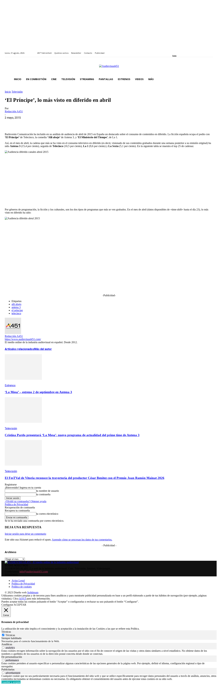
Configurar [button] (7, 604)
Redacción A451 (14, 111)
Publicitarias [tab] (7, 669)
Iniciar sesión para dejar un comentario (25, 533)
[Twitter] (185, 51)
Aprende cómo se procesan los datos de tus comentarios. (82, 539)
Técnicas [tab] (6, 631)
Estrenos (10, 385)
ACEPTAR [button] (20, 604)
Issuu (174, 56)
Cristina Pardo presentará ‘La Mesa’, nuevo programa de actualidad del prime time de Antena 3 (72, 435)
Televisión (17, 91)
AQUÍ (22, 598)
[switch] (3, 647)
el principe (17, 310)
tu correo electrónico (47, 513)
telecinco (16, 313)
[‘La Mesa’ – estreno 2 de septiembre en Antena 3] (23, 382)
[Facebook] (173, 51)
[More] (84, 122)
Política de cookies (22, 586)
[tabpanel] (109, 641)
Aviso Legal (18, 580)
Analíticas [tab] (6, 644)
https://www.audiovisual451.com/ (23, 339)
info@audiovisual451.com (33, 571)
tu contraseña (43, 494)
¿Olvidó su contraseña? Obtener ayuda (25, 501)
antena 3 (16, 307)
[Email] (59, 122)
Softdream (32, 592)
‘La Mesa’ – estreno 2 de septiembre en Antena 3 (38, 392)
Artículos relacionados (19, 349)
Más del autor (43, 349)
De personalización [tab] (11, 656)
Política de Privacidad (16, 504)
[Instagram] (177, 51)
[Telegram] (71, 122)
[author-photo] (13, 333)
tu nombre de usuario (47, 490)
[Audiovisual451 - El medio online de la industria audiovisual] (109, 68)
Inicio (8, 91)
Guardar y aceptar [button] (11, 682)
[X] (22, 122)
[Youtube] (189, 51)
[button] (209, 79)
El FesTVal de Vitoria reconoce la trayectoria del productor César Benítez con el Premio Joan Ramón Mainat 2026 (84, 478)
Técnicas (10, 635)
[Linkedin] (181, 51)
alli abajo (16, 304)
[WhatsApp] (35, 122)
